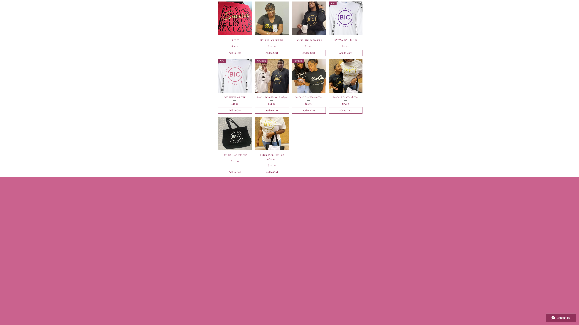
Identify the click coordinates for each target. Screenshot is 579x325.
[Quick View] (235, 18)
